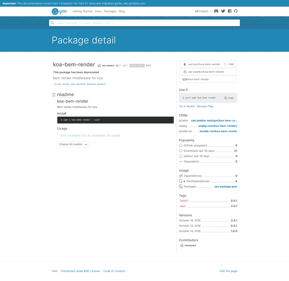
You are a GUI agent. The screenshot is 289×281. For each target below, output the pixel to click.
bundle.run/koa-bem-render (218, 131)
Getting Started (82, 11)
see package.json (225, 186)
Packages (110, 11)
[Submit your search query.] (52, 22)
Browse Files (205, 106)
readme (65, 94)
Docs (98, 11)
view (72, 84)
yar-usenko (108, 65)
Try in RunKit (187, 106)
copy (231, 64)
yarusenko (190, 245)
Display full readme (70, 144)
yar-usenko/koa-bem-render (206, 71)
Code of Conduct (114, 271)
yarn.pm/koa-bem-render (204, 64)
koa (59, 84)
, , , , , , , (197, 181)
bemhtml (80, 84)
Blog (122, 11)
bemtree (91, 84)
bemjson (101, 84)
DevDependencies (198, 181)
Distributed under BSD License (80, 271)
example (74, 135)
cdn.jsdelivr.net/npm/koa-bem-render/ (216, 120)
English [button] (204, 11)
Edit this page (228, 271)
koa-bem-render (198, 79)
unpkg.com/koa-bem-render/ (217, 125)
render (65, 84)
